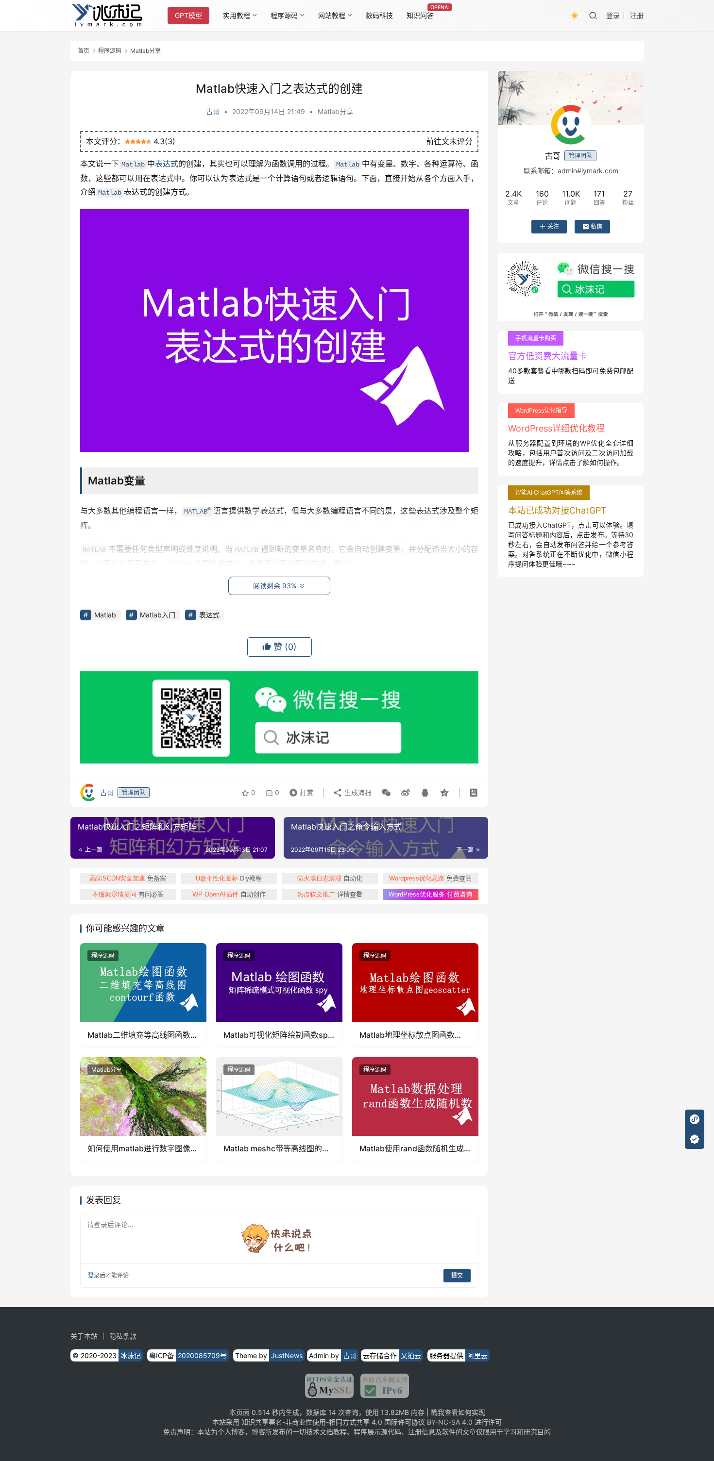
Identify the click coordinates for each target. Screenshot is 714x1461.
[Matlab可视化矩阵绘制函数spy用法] (279, 982)
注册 (637, 15)
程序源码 (284, 15)
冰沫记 (130, 1355)
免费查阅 (430, 878)
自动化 (329, 878)
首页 (83, 50)
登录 (613, 15)
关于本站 (84, 1336)
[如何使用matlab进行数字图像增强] (143, 1096)
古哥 (213, 111)
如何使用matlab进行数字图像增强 (142, 1149)
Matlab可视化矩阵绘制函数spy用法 (277, 1035)
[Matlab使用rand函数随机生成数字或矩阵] (415, 1096)
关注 (553, 226)
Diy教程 (229, 878)
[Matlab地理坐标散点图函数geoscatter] (415, 982)
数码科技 (379, 15)
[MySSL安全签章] (329, 1386)
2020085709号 (202, 1355)
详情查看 (329, 894)
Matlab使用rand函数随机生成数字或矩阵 (411, 1149)
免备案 (128, 878)
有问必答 (128, 894)
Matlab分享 (335, 111)
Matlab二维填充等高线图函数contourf (138, 1035)
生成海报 (357, 792)
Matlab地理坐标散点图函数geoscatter (407, 1035)
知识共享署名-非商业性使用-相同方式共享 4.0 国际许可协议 (333, 1422)
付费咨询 (430, 894)
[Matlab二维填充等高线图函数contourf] (143, 982)
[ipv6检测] (381, 1386)
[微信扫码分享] (386, 792)
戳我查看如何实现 (458, 1412)
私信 (596, 226)
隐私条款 (122, 1336)
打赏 (299, 790)
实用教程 (236, 15)
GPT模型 (188, 15)
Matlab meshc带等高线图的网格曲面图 (276, 1149)
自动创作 (229, 894)
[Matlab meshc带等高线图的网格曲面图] (279, 1096)
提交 (457, 1275)
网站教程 (331, 15)
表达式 (166, 163)
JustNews (287, 1355)
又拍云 (411, 1355)
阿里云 (477, 1355)
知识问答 (420, 15)
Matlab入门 (157, 615)
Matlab (133, 164)
